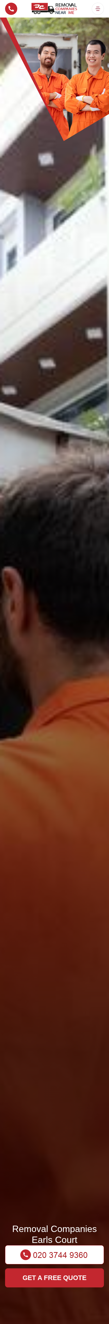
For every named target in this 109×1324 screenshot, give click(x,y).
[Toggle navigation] (98, 9)
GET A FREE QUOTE (54, 1278)
